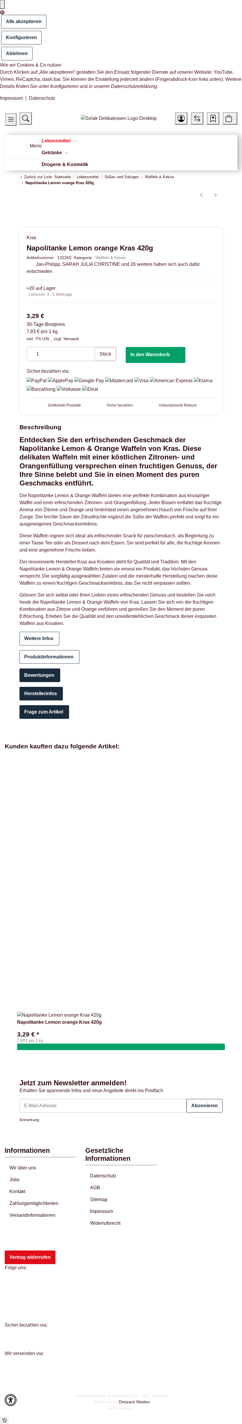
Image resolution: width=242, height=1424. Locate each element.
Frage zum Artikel (43, 711)
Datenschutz (42, 98)
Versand (71, 338)
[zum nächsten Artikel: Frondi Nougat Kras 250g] (215, 195)
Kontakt (17, 1191)
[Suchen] (25, 118)
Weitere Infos (38, 638)
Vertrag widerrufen (30, 1257)
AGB (95, 1187)
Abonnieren (204, 1105)
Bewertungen (39, 675)
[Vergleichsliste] (197, 118)
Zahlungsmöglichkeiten (33, 1203)
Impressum (11, 98)
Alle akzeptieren (24, 21)
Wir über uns (22, 1167)
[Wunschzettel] (213, 118)
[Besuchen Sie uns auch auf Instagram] (13, 1296)
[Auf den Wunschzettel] (212, 209)
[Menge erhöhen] (90, 351)
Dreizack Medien (134, 1401)
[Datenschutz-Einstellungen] (2, 4)
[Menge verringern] (31, 351)
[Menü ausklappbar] (12, 147)
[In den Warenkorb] (121, 1047)
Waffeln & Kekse (110, 257)
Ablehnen (17, 53)
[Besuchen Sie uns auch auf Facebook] (13, 1283)
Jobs (14, 1179)
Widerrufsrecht (105, 1223)
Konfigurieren (21, 37)
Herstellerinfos (40, 693)
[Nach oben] (4, 1420)
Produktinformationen (48, 656)
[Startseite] (119, 118)
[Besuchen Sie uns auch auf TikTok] (13, 1310)
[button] (11, 119)
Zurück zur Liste (37, 177)
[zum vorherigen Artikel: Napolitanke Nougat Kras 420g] (201, 195)
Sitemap (98, 1199)
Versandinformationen (32, 1215)
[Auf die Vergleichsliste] (200, 209)
